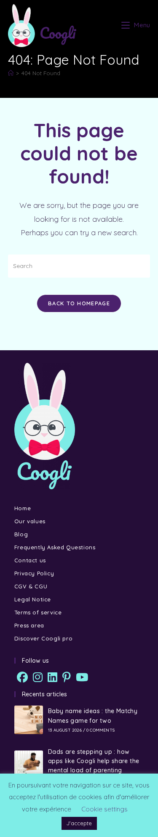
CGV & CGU (30, 586)
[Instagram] (38, 677)
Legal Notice (32, 599)
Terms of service (38, 612)
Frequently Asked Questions (55, 547)
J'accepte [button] (79, 823)
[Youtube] (82, 677)
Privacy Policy (34, 573)
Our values (30, 521)
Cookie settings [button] (104, 809)
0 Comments (100, 730)
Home (22, 508)
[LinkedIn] (52, 677)
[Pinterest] (66, 677)
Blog (21, 534)
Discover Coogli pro (43, 638)
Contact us (30, 560)
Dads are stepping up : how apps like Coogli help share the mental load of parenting (93, 761)
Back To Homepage (79, 303)
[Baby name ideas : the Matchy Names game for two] (28, 720)
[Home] (10, 73)
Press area (29, 625)
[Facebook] (22, 677)
